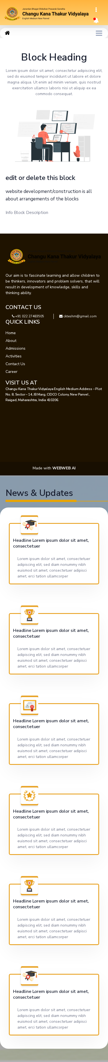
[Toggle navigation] (96, 9)
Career (11, 371)
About (11, 340)
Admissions (15, 348)
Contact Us (15, 364)
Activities (14, 356)
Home (11, 333)
